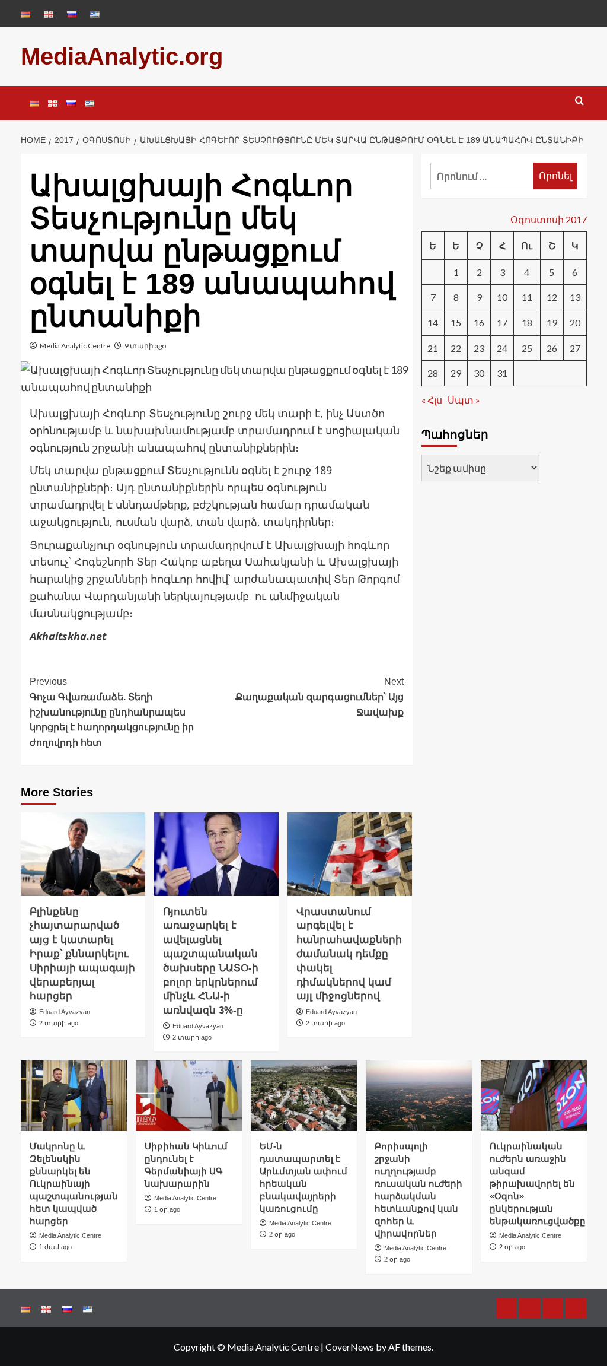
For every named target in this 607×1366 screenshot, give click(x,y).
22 (456, 348)
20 (575, 322)
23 (479, 348)
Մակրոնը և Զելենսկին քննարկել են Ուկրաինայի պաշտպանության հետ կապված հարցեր (74, 1183)
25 (527, 348)
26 (552, 348)
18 (527, 322)
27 (575, 348)
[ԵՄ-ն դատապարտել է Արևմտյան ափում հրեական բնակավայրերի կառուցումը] (304, 1095)
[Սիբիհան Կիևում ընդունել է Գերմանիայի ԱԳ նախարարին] (189, 1095)
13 (575, 297)
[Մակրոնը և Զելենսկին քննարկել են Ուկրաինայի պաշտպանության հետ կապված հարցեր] (74, 1095)
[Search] (579, 101)
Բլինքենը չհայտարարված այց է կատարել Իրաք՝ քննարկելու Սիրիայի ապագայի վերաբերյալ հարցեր (82, 954)
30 (479, 373)
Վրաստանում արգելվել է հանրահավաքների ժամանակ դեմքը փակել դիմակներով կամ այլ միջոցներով (349, 954)
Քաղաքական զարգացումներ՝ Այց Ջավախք (319, 696)
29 (456, 373)
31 (502, 373)
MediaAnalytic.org (122, 56)
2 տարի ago (58, 1023)
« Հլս (431, 399)
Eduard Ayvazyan (64, 1011)
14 (432, 322)
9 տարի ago (145, 345)
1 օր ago (167, 1209)
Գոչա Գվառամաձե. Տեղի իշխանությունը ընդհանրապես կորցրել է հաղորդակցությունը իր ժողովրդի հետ (112, 711)
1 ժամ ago (55, 1246)
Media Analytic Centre (75, 345)
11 (527, 297)
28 (432, 373)
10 (502, 297)
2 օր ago (282, 1234)
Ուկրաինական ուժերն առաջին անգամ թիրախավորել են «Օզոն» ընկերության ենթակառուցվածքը (538, 1183)
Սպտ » (464, 399)
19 (552, 322)
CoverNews (349, 1346)
